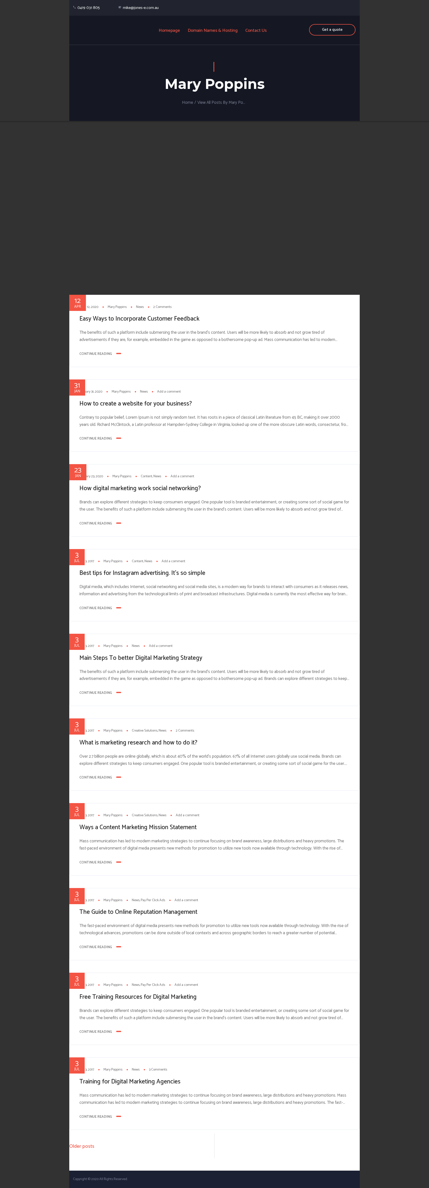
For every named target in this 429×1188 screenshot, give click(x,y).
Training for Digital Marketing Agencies (129, 1082)
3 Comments (158, 1070)
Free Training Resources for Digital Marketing (138, 997)
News (140, 307)
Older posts (81, 1146)
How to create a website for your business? (135, 404)
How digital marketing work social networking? (140, 488)
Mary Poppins (117, 307)
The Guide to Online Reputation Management (138, 912)
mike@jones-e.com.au (141, 7)
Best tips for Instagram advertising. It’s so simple (142, 573)
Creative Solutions (144, 731)
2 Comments (162, 307)
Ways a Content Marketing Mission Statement (138, 827)
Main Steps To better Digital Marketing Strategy (140, 658)
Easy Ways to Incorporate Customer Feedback (139, 319)
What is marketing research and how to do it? (138, 743)
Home (187, 103)
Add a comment (169, 392)
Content (146, 476)
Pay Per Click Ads (153, 900)
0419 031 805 (88, 7)
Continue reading (95, 354)
